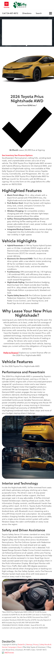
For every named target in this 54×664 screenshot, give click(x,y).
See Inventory (8, 155)
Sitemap (29, 644)
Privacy (35, 644)
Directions (26, 13)
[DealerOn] (8, 641)
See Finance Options (23, 155)
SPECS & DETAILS (32, 152)
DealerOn (21, 644)
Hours (19, 647)
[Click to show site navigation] (50, 13)
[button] (10, 13)
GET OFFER (19, 152)
